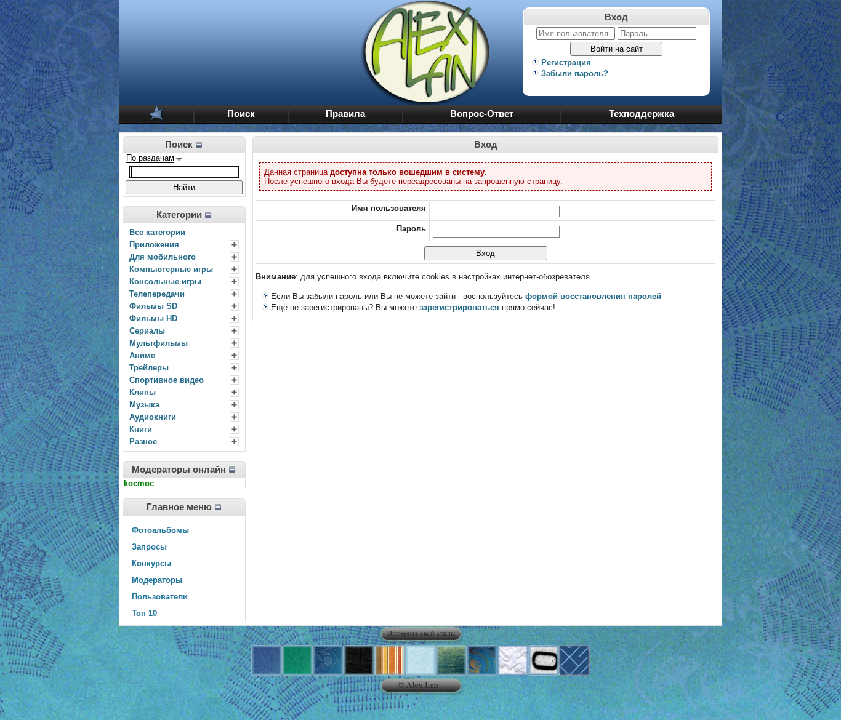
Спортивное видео (166, 380)
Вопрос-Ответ (481, 114)
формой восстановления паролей (593, 296)
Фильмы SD (153, 306)
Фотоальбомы (160, 530)
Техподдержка (641, 114)
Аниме (142, 355)
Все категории (157, 232)
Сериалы (147, 330)
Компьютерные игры (171, 269)
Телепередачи (157, 293)
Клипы (142, 392)
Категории (179, 215)
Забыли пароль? (574, 73)
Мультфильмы (158, 343)
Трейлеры (149, 367)
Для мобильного (162, 257)
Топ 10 (144, 613)
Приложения (154, 244)
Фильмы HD (153, 318)
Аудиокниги (152, 417)
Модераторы (157, 580)
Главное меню (179, 507)
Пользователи (160, 596)
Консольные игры (165, 281)
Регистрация (566, 62)
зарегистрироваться (459, 307)
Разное (143, 441)
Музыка (144, 404)
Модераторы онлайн (179, 469)
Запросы (149, 546)
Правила (345, 114)
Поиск (241, 114)
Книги (140, 429)
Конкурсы (151, 563)
